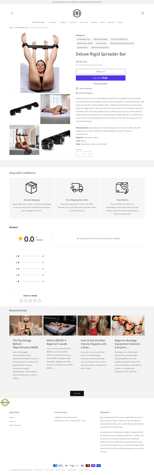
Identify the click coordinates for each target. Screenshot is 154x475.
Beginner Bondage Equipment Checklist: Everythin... (127, 344)
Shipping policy (72, 470)
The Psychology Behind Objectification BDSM (25, 344)
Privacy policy (49, 470)
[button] (11, 13)
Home (11, 27)
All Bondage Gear (21, 27)
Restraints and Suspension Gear (122, 43)
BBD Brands (17, 470)
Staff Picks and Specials (99, 47)
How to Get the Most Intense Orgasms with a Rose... (94, 344)
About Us (12, 421)
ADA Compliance (15, 425)
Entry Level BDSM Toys (119, 39)
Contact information (85, 470)
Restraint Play (101, 43)
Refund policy (39, 470)
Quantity (79, 150)
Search (11, 417)
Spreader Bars (82, 47)
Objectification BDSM (84, 43)
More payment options (101, 83)
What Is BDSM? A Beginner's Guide (57, 342)
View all (77, 393)
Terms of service (60, 470)
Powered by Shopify (27, 470)
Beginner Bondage (100, 39)
